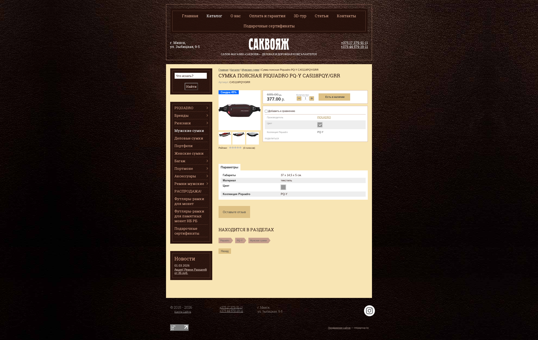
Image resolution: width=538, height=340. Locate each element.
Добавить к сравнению (281, 111)
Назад (225, 251)
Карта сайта (182, 311)
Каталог (214, 15)
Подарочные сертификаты (269, 25)
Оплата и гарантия (267, 15)
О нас (236, 15)
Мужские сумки (258, 240)
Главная (190, 15)
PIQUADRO (324, 117)
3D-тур (300, 15)
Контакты (346, 15)
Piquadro (224, 240)
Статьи (321, 15)
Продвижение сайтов (339, 328)
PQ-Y (240, 240)
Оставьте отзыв (234, 212)
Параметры (229, 167)
